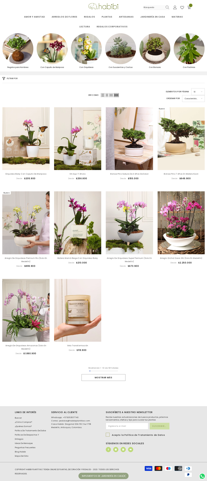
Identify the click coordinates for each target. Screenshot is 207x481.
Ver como (93, 95)
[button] (103, 95)
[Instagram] (115, 449)
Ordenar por (173, 98)
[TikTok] (123, 449)
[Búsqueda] (156, 7)
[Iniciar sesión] (175, 7)
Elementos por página (177, 91)
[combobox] (154, 7)
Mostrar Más (103, 377)
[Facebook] (108, 449)
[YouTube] (130, 449)
